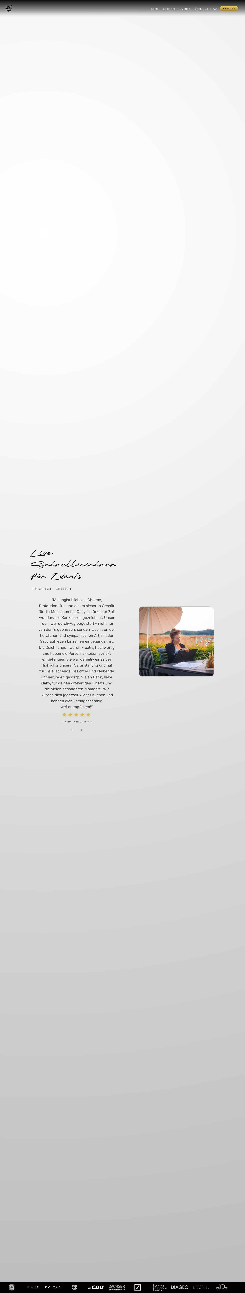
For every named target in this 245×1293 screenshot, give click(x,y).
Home (155, 9)
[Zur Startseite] (9, 8)
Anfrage (229, 8)
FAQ (215, 9)
